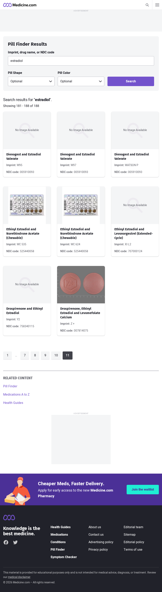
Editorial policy (134, 542)
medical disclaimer (19, 577)
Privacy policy (98, 549)
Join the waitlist (143, 489)
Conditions (58, 542)
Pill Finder (10, 386)
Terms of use (133, 549)
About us (95, 527)
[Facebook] (6, 542)
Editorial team (133, 527)
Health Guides (13, 403)
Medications (59, 534)
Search (131, 81)
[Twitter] (15, 542)
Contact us (96, 534)
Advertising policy (101, 542)
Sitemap (130, 534)
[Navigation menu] (157, 5)
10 (56, 355)
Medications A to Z (16, 394)
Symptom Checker (64, 557)
